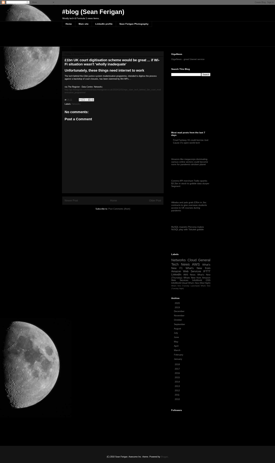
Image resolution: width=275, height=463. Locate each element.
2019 (177, 307)
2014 (177, 381)
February (179, 354)
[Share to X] (86, 99)
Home (69, 24)
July (176, 333)
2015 (177, 377)
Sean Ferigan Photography (133, 24)
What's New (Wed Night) (199, 283)
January (178, 359)
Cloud (192, 260)
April (176, 346)
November (179, 315)
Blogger (164, 457)
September (180, 324)
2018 (177, 364)
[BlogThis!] (83, 99)
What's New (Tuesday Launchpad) (185, 286)
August (178, 328)
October (178, 320)
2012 (177, 390)
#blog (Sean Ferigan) (93, 11)
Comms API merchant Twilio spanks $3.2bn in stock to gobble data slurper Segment (190, 183)
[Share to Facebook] (89, 99)
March (177, 350)
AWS (196, 264)
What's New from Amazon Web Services (190, 270)
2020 (177, 303)
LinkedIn (176, 274)
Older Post (155, 200)
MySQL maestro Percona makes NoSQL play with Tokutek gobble (187, 228)
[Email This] (80, 99)
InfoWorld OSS (201, 280)
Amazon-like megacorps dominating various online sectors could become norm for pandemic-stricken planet (189, 162)
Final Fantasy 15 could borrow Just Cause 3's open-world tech (190, 141)
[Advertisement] (120, 39)
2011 (177, 394)
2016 (177, 373)
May (176, 341)
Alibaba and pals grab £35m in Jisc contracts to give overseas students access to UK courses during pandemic (189, 206)
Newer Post (71, 200)
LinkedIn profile (104, 24)
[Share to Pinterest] (92, 99)
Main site (83, 24)
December (179, 311)
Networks (76, 104)
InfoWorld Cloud (179, 283)
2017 (177, 369)
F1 (181, 268)
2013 (177, 386)
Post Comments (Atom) (119, 209)
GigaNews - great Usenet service (187, 59)
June (177, 337)
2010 (177, 399)
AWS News (189, 274)
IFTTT (206, 271)
